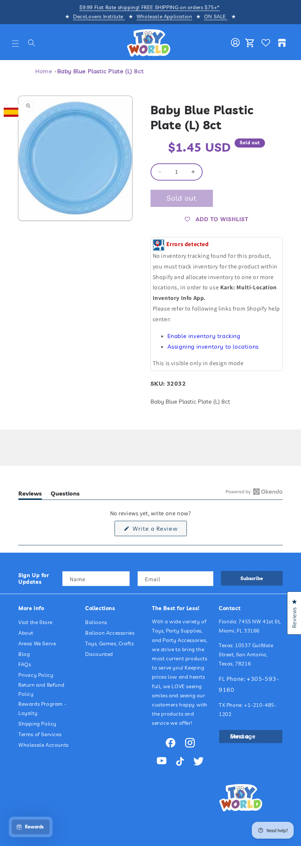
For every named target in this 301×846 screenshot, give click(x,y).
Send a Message (242, 736)
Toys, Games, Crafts (109, 643)
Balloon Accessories (109, 633)
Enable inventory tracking (203, 335)
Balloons (96, 622)
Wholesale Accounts (43, 745)
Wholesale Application (164, 16)
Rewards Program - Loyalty (42, 708)
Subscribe (251, 578)
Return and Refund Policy (41, 689)
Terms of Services (39, 734)
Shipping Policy (37, 723)
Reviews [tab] (30, 495)
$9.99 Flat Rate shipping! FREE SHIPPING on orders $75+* (149, 7)
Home (43, 71)
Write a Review (159, 530)
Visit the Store (35, 622)
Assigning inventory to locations (213, 346)
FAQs (24, 664)
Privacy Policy (35, 675)
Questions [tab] (65, 495)
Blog (24, 654)
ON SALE (216, 16)
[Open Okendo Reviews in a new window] (254, 491)
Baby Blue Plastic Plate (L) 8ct (100, 71)
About (25, 633)
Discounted (99, 654)
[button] (15, 44)
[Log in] (235, 43)
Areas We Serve (37, 643)
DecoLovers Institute (99, 16)
